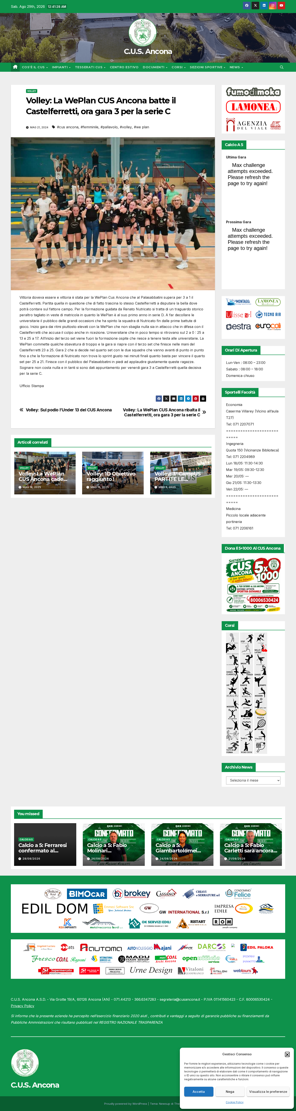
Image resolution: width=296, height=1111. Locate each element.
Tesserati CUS (89, 67)
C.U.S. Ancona (148, 51)
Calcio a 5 (26, 839)
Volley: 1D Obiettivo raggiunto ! (110, 476)
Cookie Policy (235, 1102)
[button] (287, 1054)
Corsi (178, 67)
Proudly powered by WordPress (126, 1103)
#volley (126, 127)
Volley (31, 91)
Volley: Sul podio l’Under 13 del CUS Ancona (69, 409)
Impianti (60, 67)
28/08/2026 (31, 858)
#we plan (141, 127)
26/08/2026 (100, 858)
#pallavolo (109, 127)
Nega (230, 1092)
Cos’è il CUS (34, 67)
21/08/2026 (237, 858)
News (235, 67)
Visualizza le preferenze (268, 1092)
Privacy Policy (22, 1006)
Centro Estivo (124, 67)
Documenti (154, 67)
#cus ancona (67, 127)
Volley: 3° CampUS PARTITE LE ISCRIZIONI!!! (178, 479)
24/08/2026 (168, 858)
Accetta (199, 1092)
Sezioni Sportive (206, 67)
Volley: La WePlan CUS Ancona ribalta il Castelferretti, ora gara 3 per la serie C (161, 412)
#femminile (89, 127)
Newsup (164, 1103)
